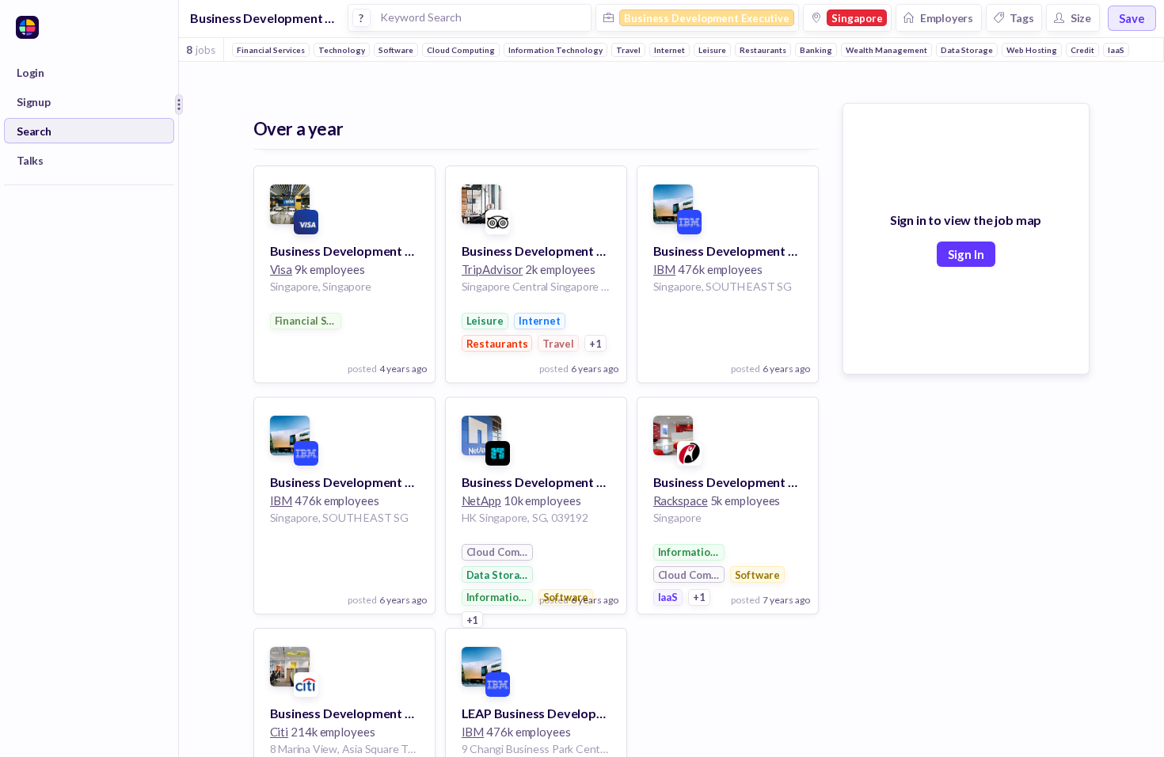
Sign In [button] (966, 254)
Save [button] (1132, 18)
